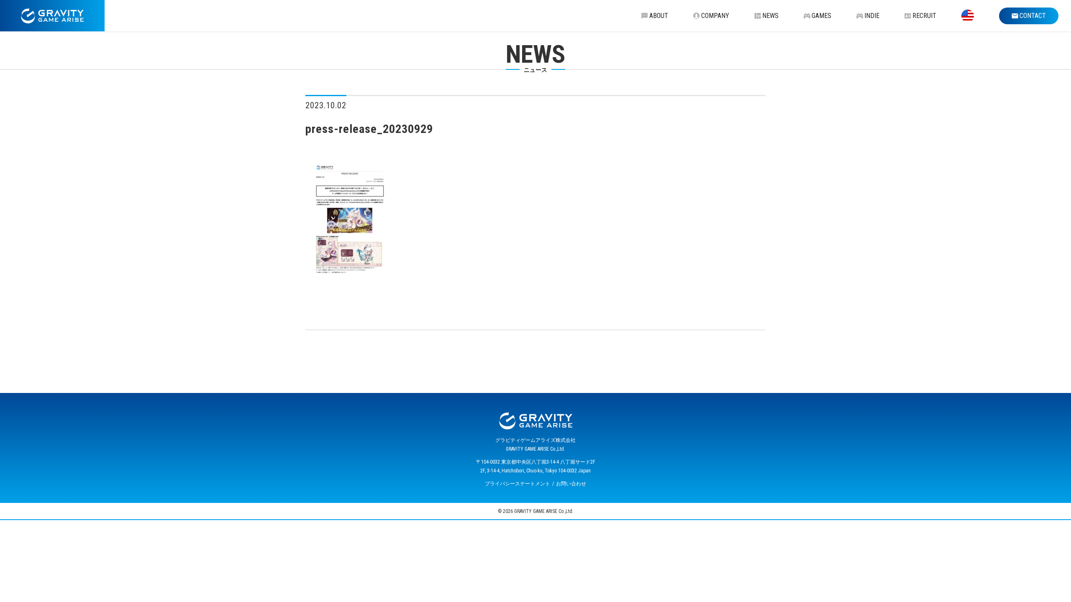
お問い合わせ (571, 484)
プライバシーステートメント (517, 484)
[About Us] (967, 15)
